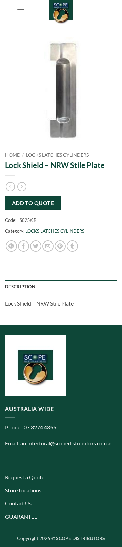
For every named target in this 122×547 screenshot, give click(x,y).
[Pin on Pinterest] (60, 246)
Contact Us (18, 503)
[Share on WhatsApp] (11, 246)
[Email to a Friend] (48, 246)
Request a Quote (24, 477)
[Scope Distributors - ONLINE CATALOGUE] (61, 12)
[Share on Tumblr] (72, 246)
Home (12, 155)
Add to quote (33, 203)
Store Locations (23, 490)
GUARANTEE (21, 516)
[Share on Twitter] (35, 246)
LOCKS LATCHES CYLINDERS (57, 155)
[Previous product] (21, 186)
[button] (21, 11)
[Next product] (10, 186)
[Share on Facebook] (23, 246)
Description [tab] (20, 286)
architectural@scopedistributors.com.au (67, 443)
